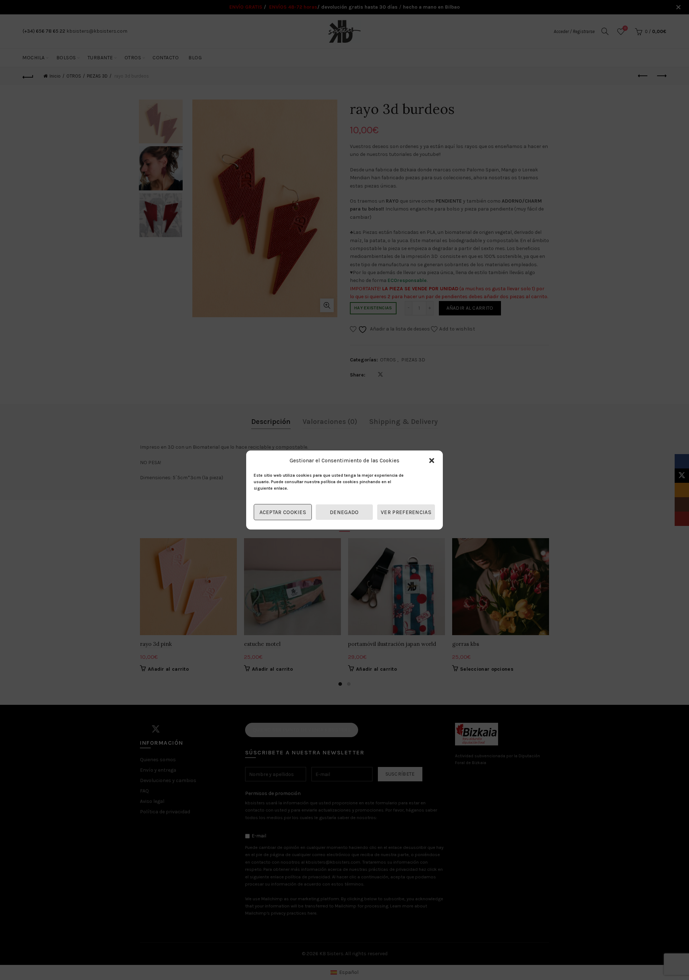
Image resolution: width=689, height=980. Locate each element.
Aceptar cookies (282, 512)
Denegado (344, 512)
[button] (431, 460)
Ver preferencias (406, 512)
